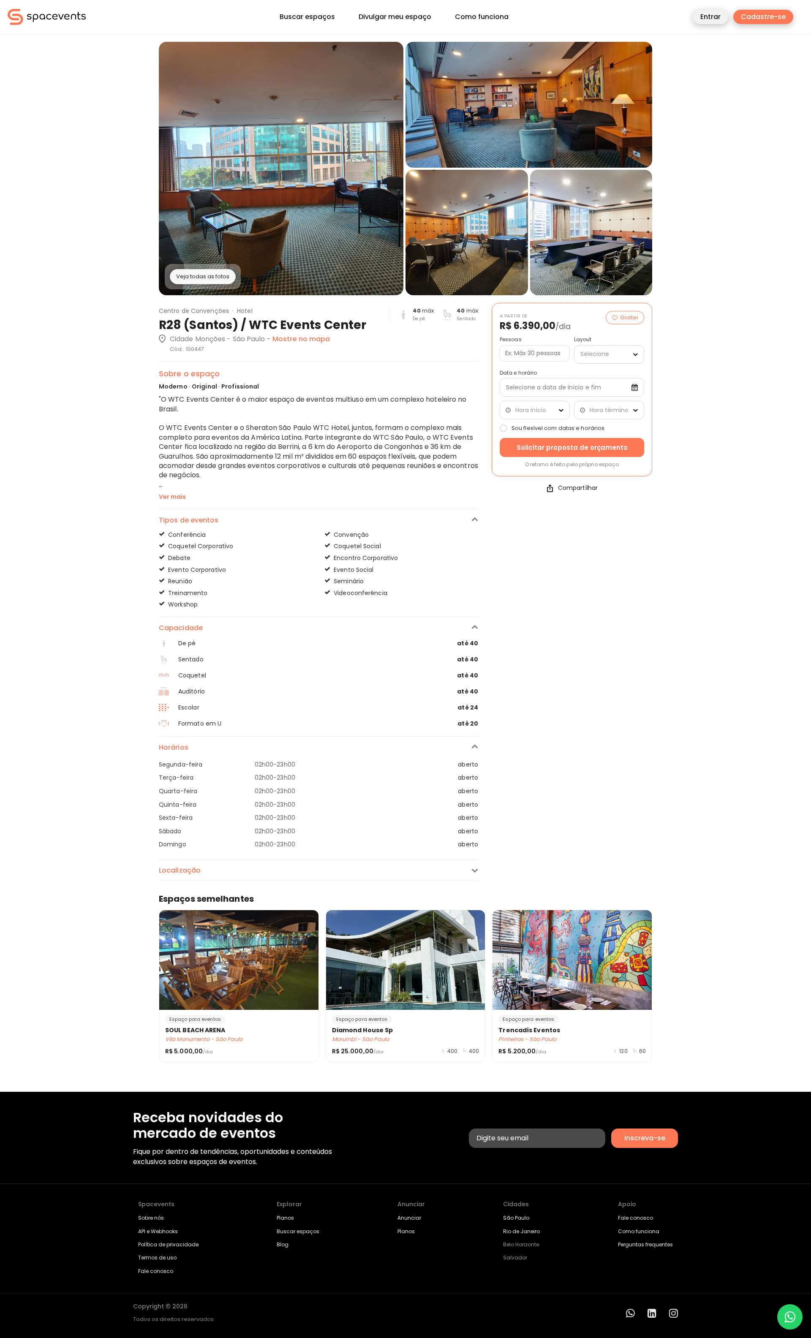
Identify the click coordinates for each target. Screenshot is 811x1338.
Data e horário (518, 373)
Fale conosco (155, 1271)
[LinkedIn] (652, 1313)
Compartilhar (578, 488)
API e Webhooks (158, 1231)
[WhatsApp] (630, 1313)
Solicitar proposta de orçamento (572, 447)
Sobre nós (151, 1217)
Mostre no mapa (301, 339)
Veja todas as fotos (202, 276)
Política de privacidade (168, 1244)
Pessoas (511, 339)
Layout (583, 339)
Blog (282, 1244)
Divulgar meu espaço (395, 17)
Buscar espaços (307, 17)
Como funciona (482, 17)
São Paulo (516, 1217)
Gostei (629, 317)
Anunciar (409, 1217)
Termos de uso (157, 1257)
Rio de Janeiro (521, 1231)
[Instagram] (673, 1313)
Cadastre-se (763, 17)
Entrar (710, 17)
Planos (285, 1217)
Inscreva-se (644, 1138)
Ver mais (172, 497)
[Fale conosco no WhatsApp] (790, 1317)
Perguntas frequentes (645, 1244)
